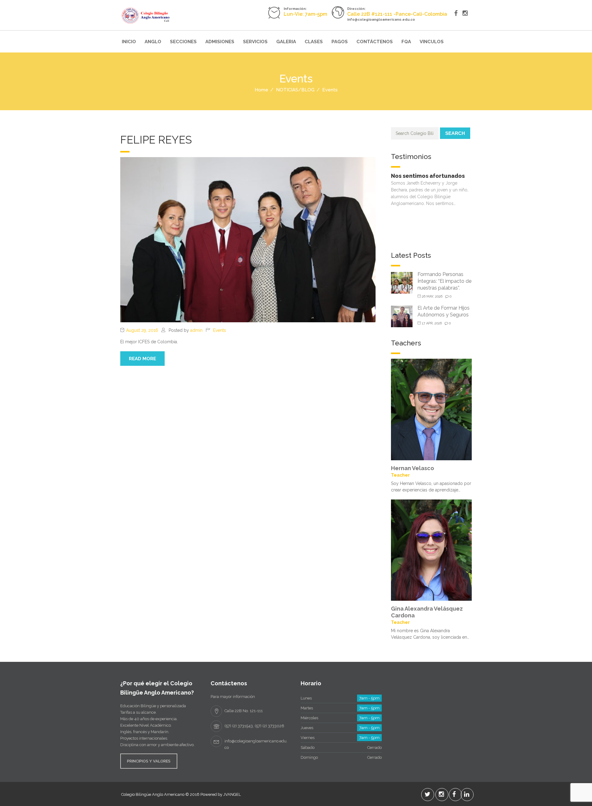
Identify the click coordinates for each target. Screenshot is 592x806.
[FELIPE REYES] (248, 239)
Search (455, 133)
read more (142, 358)
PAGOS (339, 41)
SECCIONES (183, 41)
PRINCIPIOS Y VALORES (149, 761)
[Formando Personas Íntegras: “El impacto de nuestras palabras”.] (402, 282)
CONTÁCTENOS (374, 41)
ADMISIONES (219, 41)
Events (219, 330)
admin (196, 330)
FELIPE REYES (156, 139)
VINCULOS (432, 41)
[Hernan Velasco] (431, 409)
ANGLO (153, 41)
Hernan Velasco (412, 468)
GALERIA (286, 41)
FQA (406, 41)
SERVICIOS (255, 41)
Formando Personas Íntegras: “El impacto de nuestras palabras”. (444, 281)
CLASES (314, 41)
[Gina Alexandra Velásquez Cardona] (431, 549)
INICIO (129, 41)
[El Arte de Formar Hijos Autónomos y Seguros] (402, 316)
